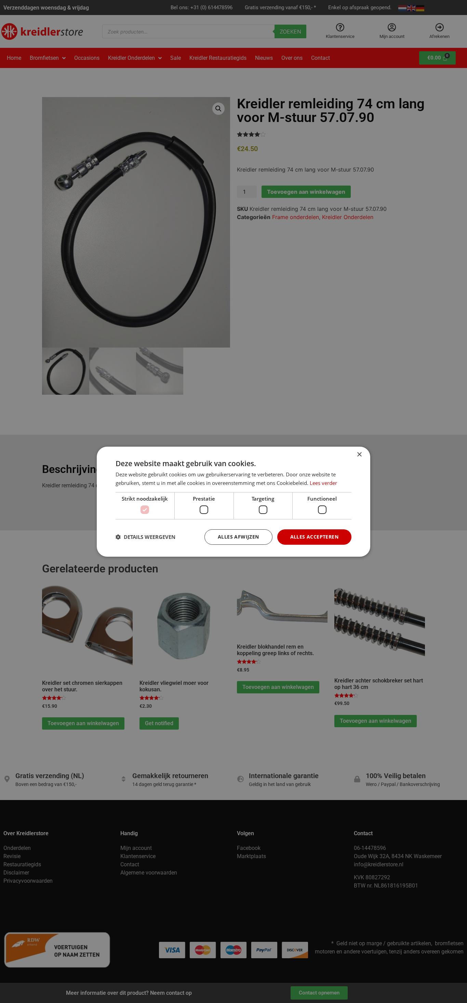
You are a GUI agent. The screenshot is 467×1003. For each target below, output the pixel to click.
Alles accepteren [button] (314, 536)
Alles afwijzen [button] (238, 536)
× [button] (359, 454)
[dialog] (233, 501)
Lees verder (323, 482)
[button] (145, 537)
